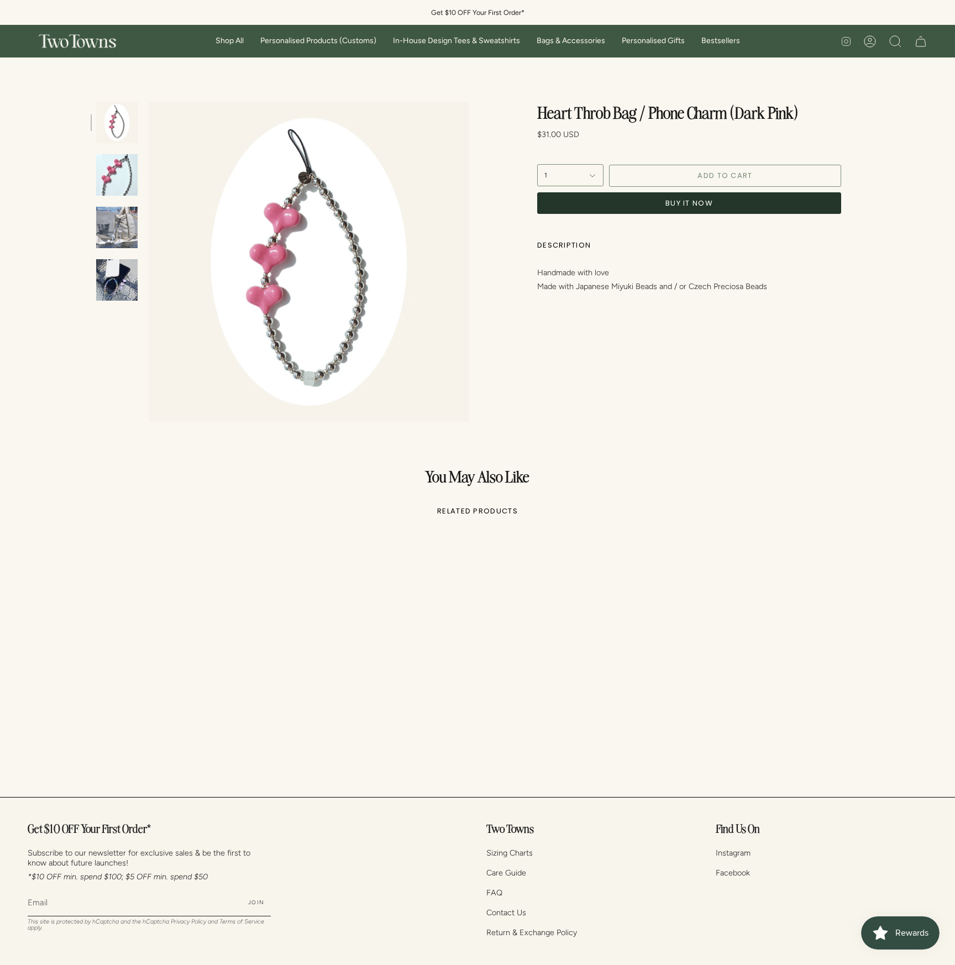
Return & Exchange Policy (531, 932)
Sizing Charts (509, 853)
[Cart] (920, 41)
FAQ (494, 893)
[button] (229, 41)
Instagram (733, 853)
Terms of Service (241, 921)
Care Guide (506, 873)
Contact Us (506, 912)
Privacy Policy (188, 921)
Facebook (733, 873)
